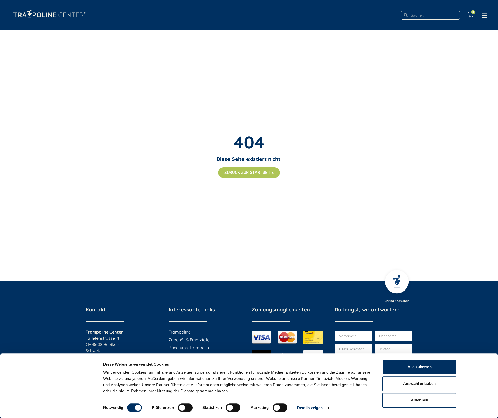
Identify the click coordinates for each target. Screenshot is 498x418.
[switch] (185, 407)
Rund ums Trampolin (189, 347)
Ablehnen (419, 400)
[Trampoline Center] (49, 11)
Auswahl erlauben (419, 383)
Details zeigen (310, 408)
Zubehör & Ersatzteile (189, 339)
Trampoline (180, 332)
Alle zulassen (419, 367)
